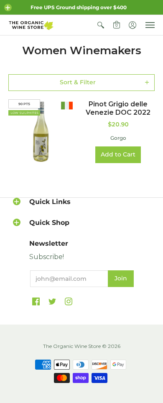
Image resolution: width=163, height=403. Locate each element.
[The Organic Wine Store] (31, 25)
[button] (8, 7)
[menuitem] (101, 25)
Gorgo (118, 138)
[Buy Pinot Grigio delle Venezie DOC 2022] (40, 131)
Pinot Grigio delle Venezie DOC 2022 (118, 108)
